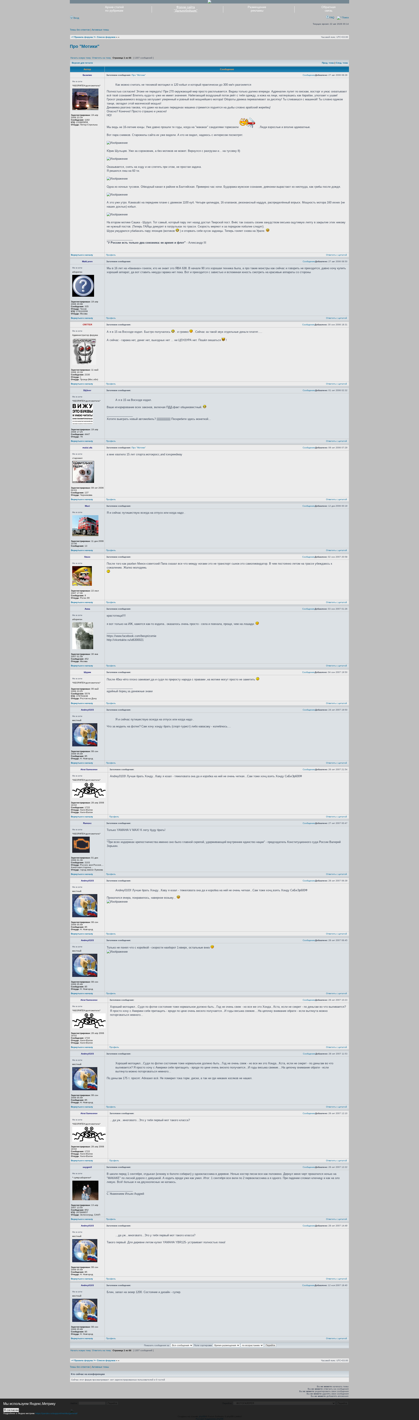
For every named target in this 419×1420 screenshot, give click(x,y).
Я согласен (11, 1410)
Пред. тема (328, 63)
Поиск (345, 17)
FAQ (331, 17)
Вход (76, 18)
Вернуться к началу (82, 255)
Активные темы (100, 29)
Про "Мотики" (84, 46)
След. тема (342, 63)
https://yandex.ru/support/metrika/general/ (56, 1413)
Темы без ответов (80, 29)
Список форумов (106, 37)
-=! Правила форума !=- (83, 37)
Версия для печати (82, 63)
